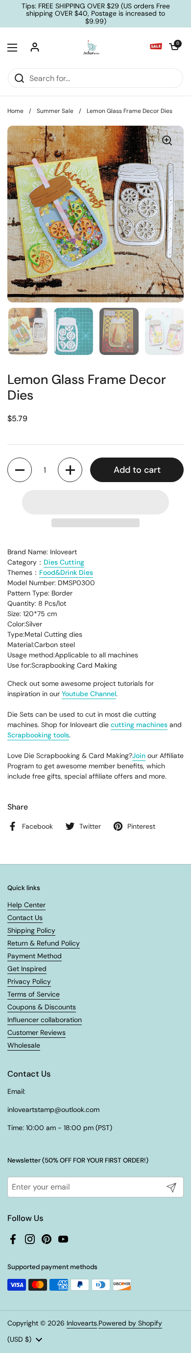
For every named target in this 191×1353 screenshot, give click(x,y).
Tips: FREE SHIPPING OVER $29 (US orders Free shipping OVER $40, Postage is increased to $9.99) (96, 13)
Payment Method (34, 955)
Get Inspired (27, 968)
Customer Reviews (36, 1032)
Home (15, 111)
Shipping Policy (31, 930)
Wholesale (23, 1045)
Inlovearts (82, 1323)
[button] (174, 47)
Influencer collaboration (44, 1019)
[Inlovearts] (91, 47)
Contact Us (25, 917)
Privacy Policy (29, 981)
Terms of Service (33, 994)
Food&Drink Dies (66, 572)
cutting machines (139, 724)
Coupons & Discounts (41, 1006)
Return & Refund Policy (43, 943)
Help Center (26, 904)
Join (138, 755)
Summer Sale (55, 111)
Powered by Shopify (130, 1323)
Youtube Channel (89, 693)
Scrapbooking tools (38, 735)
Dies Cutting (64, 562)
